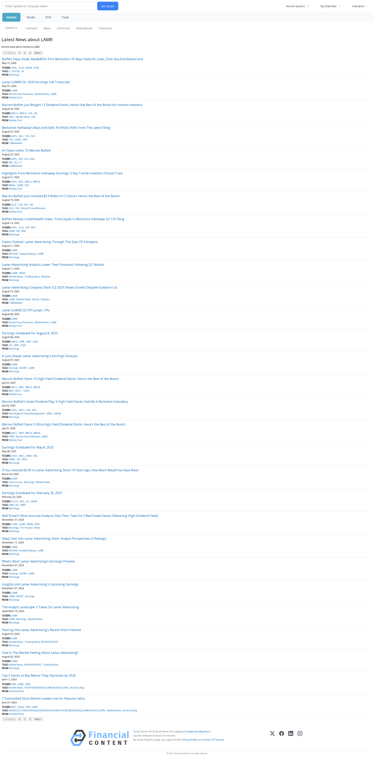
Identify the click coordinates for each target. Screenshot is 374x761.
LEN (33, 116)
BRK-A (14, 113)
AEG (22, 501)
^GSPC (26, 390)
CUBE (14, 524)
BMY (21, 387)
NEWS (22, 273)
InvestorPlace (16, 691)
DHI (33, 136)
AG (27, 501)
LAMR (14, 90)
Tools (65, 17)
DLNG (21, 707)
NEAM (57, 413)
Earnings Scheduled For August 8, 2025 (30, 333)
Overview (31, 28)
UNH (11, 116)
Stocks (31, 17)
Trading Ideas (32, 276)
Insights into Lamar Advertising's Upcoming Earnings (40, 584)
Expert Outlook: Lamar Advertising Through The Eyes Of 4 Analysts (50, 242)
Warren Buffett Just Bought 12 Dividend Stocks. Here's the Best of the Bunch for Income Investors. (72, 105)
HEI (35, 113)
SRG (11, 162)
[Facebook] (282, 737)
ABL (35, 455)
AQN (35, 341)
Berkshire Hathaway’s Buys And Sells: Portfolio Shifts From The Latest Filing (56, 127)
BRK (23, 231)
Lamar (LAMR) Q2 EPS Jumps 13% (25, 310)
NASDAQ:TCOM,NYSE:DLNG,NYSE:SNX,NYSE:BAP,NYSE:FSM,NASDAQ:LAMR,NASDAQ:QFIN (57, 710)
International (84, 28)
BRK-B (23, 113)
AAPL (14, 67)
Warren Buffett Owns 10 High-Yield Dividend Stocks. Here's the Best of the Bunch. (60, 379)
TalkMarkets (15, 143)
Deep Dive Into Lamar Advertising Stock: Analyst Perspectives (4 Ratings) (54, 538)
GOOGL (16, 71)
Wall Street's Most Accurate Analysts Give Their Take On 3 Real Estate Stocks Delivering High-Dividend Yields (80, 516)
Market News (42, 94)
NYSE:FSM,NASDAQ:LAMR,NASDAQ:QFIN (46, 687)
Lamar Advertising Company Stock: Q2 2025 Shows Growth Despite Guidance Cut (59, 287)
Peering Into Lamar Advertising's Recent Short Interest (41, 630)
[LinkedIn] (291, 737)
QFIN (27, 684)
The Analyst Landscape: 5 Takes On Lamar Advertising (40, 607)
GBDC (49, 413)
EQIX (32, 159)
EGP (21, 159)
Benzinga (14, 74)
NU (17, 505)
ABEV (29, 455)
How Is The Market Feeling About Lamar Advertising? (40, 653)
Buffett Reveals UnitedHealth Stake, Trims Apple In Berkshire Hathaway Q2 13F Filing (63, 219)
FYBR (11, 436)
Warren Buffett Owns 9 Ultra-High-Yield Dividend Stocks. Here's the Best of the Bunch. (64, 424)
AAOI (14, 455)
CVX (30, 113)
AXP (27, 227)
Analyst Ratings (27, 253)
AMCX (14, 341)
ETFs (48, 17)
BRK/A (12, 185)
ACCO (14, 501)
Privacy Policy (190, 739)
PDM (37, 524)
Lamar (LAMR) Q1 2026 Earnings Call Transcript (36, 82)
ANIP (28, 341)
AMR (21, 341)
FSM (13, 684)
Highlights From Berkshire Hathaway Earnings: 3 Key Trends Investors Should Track (62, 173)
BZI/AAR (13, 253)
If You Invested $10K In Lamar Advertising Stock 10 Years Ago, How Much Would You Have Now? (70, 470)
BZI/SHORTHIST (49, 642)
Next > (38, 53)
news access (15, 482)
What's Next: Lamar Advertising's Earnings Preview (38, 561)
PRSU (24, 459)
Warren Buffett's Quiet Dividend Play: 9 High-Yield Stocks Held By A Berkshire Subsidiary (65, 401)
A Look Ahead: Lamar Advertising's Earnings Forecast (39, 356)
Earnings (13, 368)
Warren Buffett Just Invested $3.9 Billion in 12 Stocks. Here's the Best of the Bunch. (61, 196)
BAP (13, 707)
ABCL (22, 455)
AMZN (28, 67)
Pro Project (26, 527)
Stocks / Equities (41, 299)
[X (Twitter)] (272, 737)
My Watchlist (328, 6)
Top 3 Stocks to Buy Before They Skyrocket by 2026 (39, 675)
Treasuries (105, 28)
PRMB (12, 459)
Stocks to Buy (77, 687)
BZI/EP (23, 368)
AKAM (34, 501)
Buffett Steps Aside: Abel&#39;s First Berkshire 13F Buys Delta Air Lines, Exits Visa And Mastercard (72, 59)
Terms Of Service (214, 739)
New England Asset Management (26, 413)
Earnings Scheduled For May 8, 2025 (28, 447)
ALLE (21, 67)
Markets (11, 17)
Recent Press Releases (21, 94)
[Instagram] (300, 737)
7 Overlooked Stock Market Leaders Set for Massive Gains (43, 698)
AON (36, 67)
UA (10, 345)
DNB (11, 505)
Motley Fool (15, 97)
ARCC (14, 387)
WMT (23, 505)
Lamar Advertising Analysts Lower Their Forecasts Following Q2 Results (53, 264)
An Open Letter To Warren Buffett (26, 150)
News (47, 28)
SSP (18, 459)
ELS (26, 159)
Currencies (63, 28)
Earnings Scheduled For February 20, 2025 (32, 493)
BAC (21, 136)
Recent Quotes (295, 6)
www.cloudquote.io (199, 731)
